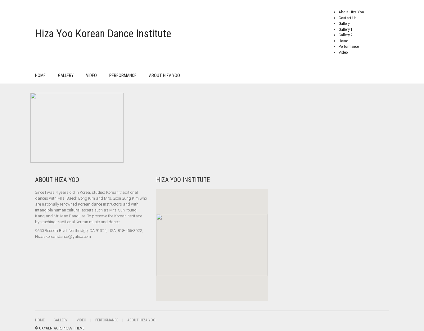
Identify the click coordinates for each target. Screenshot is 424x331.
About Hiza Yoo (351, 12)
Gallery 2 (345, 35)
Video (343, 52)
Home (343, 41)
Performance (349, 46)
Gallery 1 (345, 29)
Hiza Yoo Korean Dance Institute (103, 33)
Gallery (344, 23)
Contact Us (348, 18)
